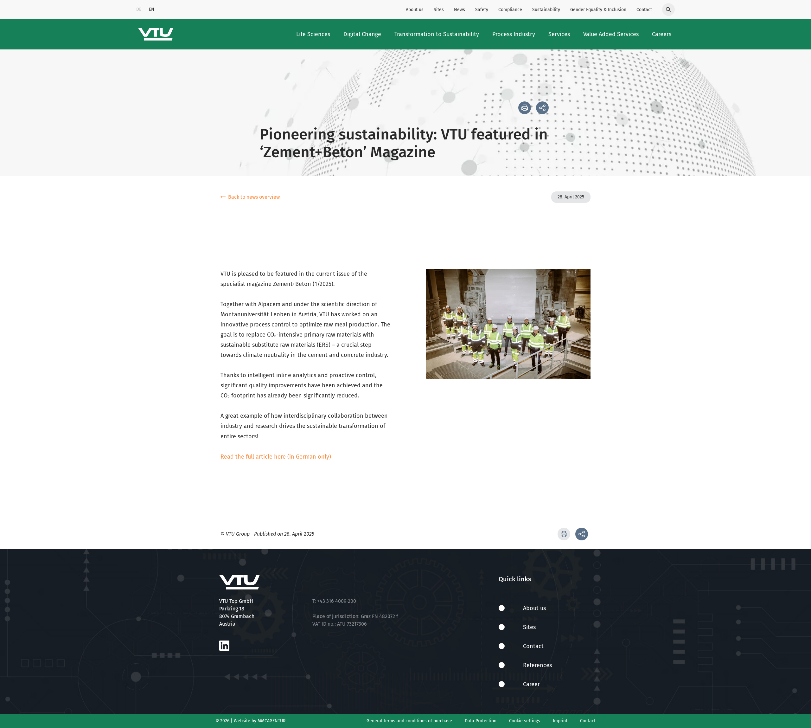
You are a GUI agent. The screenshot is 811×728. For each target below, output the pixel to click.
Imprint (560, 721)
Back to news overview (254, 197)
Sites (439, 9)
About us (415, 9)
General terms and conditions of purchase (409, 721)
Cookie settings (524, 721)
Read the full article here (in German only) (275, 456)
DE (138, 9)
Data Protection (480, 721)
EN (151, 9)
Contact (644, 9)
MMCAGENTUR (271, 721)
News (459, 9)
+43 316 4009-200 (336, 601)
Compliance (510, 9)
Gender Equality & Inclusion (598, 9)
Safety (481, 9)
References (537, 665)
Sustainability (546, 9)
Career (531, 684)
